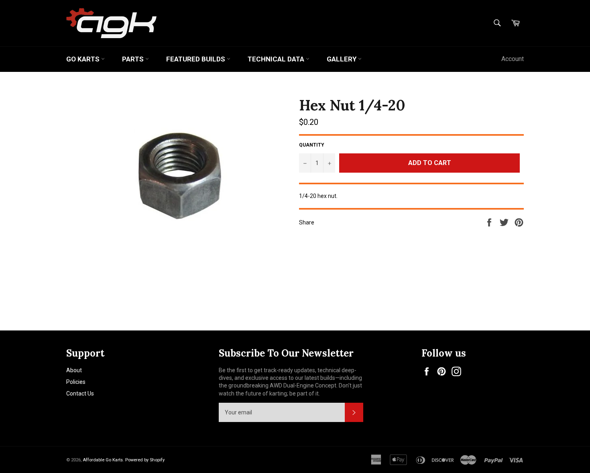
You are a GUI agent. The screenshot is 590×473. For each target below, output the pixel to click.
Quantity (311, 145)
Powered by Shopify (145, 460)
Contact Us (80, 393)
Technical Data (277, 59)
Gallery (342, 59)
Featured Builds (196, 59)
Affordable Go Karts (103, 460)
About (74, 370)
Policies (75, 382)
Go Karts (83, 59)
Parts (133, 59)
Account (512, 59)
